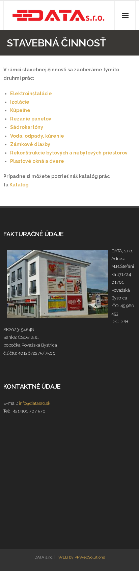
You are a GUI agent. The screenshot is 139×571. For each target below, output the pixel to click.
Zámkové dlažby (30, 144)
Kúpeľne (20, 110)
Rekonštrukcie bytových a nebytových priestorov (69, 152)
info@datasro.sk (34, 403)
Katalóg (19, 184)
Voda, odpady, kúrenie (37, 136)
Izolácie (19, 102)
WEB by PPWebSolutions (81, 557)
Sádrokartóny (26, 127)
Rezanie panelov (30, 118)
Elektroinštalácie (31, 93)
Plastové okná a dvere (37, 161)
